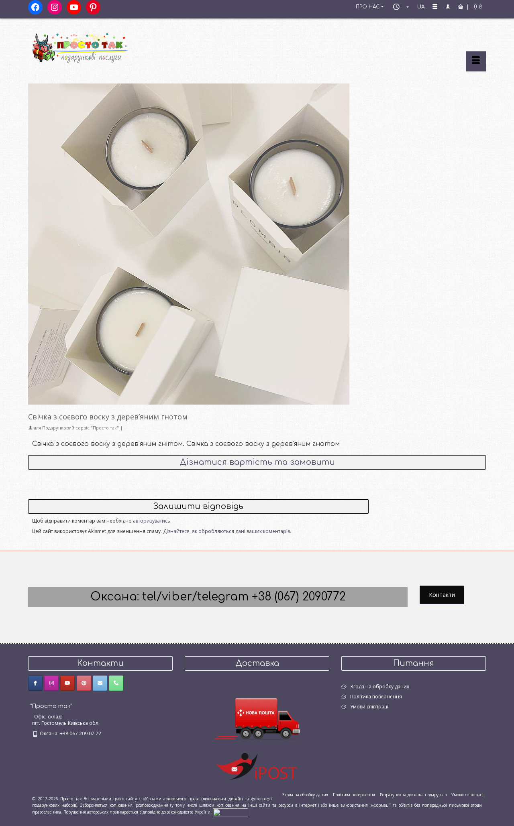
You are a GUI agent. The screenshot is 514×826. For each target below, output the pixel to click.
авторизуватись (151, 520)
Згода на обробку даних (379, 686)
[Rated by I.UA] (230, 812)
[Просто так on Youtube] (67, 683)
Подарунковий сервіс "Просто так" (80, 428)
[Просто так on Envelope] (100, 683)
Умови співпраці (369, 706)
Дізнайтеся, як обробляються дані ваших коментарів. (227, 531)
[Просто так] (100, 44)
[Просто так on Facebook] (35, 683)
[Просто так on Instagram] (51, 683)
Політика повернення (376, 696)
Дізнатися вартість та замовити (257, 462)
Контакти (442, 594)
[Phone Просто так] (116, 683)
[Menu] (476, 61)
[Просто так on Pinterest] (84, 683)
